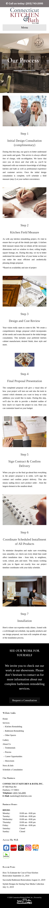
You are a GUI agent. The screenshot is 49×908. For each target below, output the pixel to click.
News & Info (8, 765)
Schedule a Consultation (13, 770)
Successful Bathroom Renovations (17, 880)
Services (6, 723)
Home (5, 719)
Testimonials (10, 748)
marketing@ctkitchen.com (21, 796)
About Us (7, 744)
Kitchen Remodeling (13, 726)
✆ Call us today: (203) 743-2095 (24, 3)
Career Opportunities (13, 756)
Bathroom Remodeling (14, 731)
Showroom (9, 761)
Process (8, 752)
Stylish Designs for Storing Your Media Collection (23, 884)
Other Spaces (10, 735)
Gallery (6, 740)
